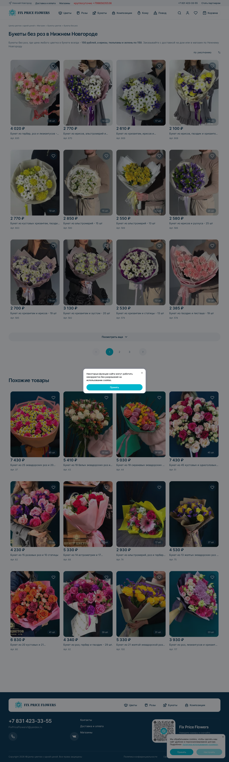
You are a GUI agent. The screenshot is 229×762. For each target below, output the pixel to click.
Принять (114, 387)
